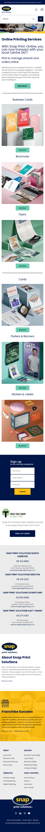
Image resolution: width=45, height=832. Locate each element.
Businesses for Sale (22, 731)
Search (33, 19)
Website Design (9, 778)
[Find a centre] (36, 9)
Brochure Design (30, 762)
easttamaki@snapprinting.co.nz (22, 625)
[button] (23, 86)
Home (6, 2)
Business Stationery (10, 762)
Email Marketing (9, 781)
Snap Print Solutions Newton (22, 574)
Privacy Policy (27, 820)
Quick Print (7, 755)
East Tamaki (28, 787)
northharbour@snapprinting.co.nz (22, 570)
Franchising (23, 2)
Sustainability (31, 2)
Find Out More (22, 533)
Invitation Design (30, 768)
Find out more (7, 681)
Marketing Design (30, 765)
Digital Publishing (9, 784)
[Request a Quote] (42, 9)
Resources (11, 2)
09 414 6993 (22, 561)
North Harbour (29, 778)
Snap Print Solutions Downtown (22, 592)
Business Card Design (32, 755)
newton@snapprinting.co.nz (22, 588)
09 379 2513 (22, 579)
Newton (27, 781)
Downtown (28, 784)
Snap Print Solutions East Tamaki (22, 610)
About (17, 2)
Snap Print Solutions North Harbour (22, 555)
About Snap (7, 765)
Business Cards (9, 758)
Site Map (35, 820)
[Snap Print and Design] (11, 9)
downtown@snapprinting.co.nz (22, 606)
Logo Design (28, 758)
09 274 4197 (22, 615)
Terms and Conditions (14, 820)
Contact (38, 2)
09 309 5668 (22, 597)
